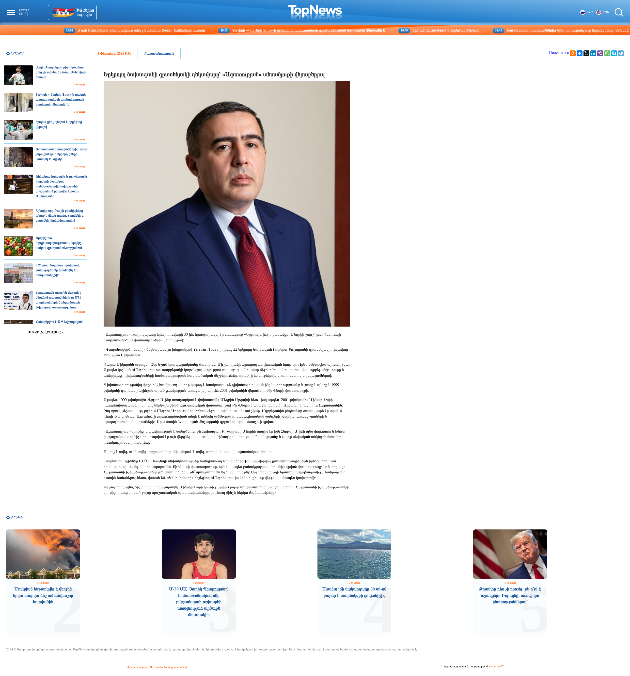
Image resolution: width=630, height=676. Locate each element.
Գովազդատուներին (176, 667)
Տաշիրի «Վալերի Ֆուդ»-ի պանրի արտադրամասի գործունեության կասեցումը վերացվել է (261, 30)
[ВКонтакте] (580, 53)
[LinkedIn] (593, 53)
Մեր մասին (156, 667)
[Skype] (614, 53)
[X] (586, 53)
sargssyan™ (496, 666)
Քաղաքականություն (159, 53)
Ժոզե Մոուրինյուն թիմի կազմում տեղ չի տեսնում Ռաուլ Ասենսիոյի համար (93, 30)
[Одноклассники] (573, 53)
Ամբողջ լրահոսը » (45, 332)
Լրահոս (17, 53)
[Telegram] (621, 53)
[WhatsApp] (607, 53)
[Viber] (600, 53)
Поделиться (559, 52)
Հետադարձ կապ (137, 667)
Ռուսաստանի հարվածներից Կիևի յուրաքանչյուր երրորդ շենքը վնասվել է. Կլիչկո (528, 30)
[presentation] (612, 518)
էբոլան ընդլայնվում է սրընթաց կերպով (398, 30)
